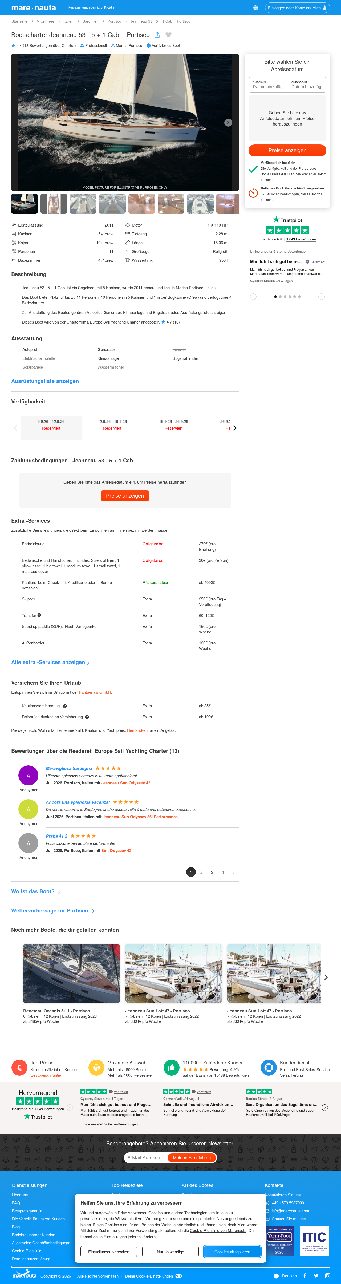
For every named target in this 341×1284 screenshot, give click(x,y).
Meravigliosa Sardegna (69, 768)
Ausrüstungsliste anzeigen (203, 312)
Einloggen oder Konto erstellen (294, 7)
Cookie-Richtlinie (26, 1250)
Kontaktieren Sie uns (283, 1194)
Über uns (20, 1194)
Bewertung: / (216, 1072)
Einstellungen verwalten (108, 1251)
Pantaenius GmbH (95, 692)
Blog (16, 1226)
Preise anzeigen (125, 496)
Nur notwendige (170, 1251)
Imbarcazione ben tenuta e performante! (80, 843)
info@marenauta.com (290, 1210)
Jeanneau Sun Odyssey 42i (126, 783)
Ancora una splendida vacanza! (78, 802)
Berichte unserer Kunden (33, 1234)
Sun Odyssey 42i (116, 850)
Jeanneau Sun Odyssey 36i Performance (140, 816)
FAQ (16, 1202)
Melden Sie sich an (192, 1157)
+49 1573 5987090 (288, 1202)
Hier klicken (137, 730)
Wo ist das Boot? (33, 891)
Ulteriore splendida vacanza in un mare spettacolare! (91, 775)
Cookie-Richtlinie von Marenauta (218, 1230)
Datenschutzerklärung (31, 1258)
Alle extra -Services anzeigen (48, 662)
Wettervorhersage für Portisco (50, 910)
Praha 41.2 (56, 836)
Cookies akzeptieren (232, 1251)
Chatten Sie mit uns (289, 1218)
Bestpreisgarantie (46, 1075)
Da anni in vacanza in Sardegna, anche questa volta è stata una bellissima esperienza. (121, 809)
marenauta (33, 7)
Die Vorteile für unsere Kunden (38, 1218)
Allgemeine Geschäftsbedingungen (42, 1242)
